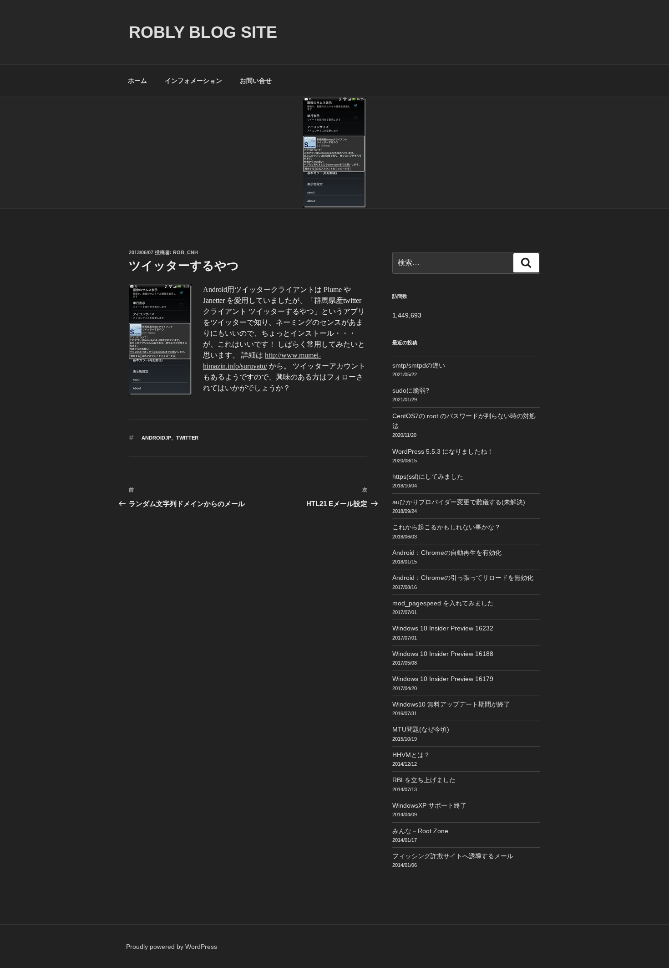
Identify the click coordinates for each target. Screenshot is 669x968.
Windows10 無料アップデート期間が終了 (451, 704)
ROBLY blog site (203, 32)
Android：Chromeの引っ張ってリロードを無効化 (462, 577)
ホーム (137, 80)
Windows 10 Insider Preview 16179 (442, 678)
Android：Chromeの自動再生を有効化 (447, 552)
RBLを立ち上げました (424, 780)
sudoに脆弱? (410, 390)
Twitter (187, 437)
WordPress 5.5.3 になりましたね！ (442, 451)
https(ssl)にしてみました (427, 476)
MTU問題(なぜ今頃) (420, 729)
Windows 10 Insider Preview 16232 (442, 628)
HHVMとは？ (411, 754)
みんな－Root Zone (420, 831)
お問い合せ (256, 80)
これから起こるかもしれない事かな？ (446, 527)
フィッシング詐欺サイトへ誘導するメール (452, 856)
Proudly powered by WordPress (171, 946)
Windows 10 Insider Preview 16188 (442, 653)
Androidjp (156, 437)
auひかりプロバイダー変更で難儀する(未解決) (458, 502)
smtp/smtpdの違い (418, 365)
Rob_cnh (185, 252)
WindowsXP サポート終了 (429, 805)
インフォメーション (193, 80)
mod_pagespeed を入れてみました (443, 603)
